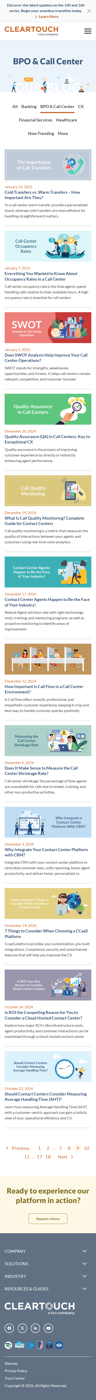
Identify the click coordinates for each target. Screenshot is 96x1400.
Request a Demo (48, 1219)
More (63, 133)
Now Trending (41, 133)
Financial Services (35, 119)
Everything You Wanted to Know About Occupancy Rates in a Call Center (41, 276)
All (15, 106)
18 (48, 1156)
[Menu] (87, 31)
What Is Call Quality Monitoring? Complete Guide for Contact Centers (44, 520)
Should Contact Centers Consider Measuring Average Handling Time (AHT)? (46, 1096)
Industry (15, 1276)
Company (15, 1251)
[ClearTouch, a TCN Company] (31, 31)
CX (81, 106)
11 (27, 1156)
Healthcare (66, 119)
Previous (21, 1148)
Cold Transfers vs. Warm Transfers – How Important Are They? (42, 195)
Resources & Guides (26, 1288)
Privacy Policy (16, 1370)
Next (62, 1156)
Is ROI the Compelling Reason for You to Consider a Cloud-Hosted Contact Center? (43, 1015)
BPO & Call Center (57, 106)
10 (86, 1148)
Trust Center (15, 1378)
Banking (29, 106)
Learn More (48, 16)
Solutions (16, 1263)
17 (39, 1156)
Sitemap (11, 1363)
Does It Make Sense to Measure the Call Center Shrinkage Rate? (41, 770)
